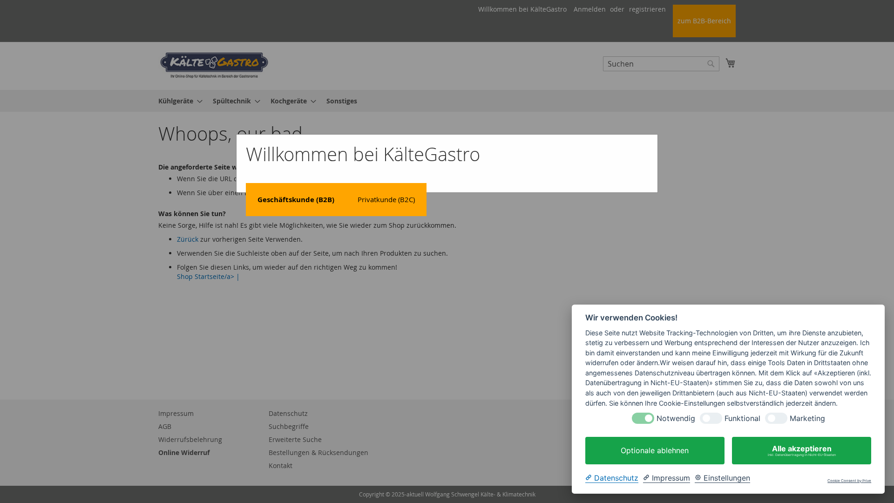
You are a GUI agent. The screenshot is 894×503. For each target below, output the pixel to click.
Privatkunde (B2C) (386, 199)
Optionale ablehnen (655, 450)
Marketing (807, 418)
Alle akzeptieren (802, 450)
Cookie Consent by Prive (849, 481)
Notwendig (676, 418)
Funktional (742, 418)
